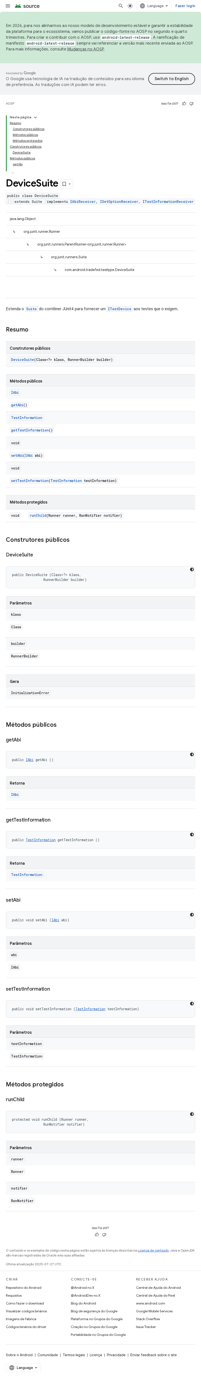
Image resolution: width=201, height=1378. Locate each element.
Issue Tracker (146, 1327)
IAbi (15, 392)
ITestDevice (119, 309)
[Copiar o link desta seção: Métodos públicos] (61, 725)
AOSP (10, 103)
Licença (96, 1355)
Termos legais (74, 1355)
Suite (31, 309)
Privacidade (116, 1355)
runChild (38, 515)
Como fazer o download (25, 1303)
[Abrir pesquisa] (121, 6)
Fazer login (185, 6)
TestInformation (26, 417)
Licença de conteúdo (153, 1250)
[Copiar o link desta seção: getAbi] (26, 740)
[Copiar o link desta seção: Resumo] (33, 330)
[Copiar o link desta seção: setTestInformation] (55, 989)
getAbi (17, 405)
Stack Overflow (148, 1319)
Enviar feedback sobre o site (153, 1355)
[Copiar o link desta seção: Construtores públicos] (74, 540)
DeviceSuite (22, 359)
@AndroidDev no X (85, 1295)
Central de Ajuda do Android (158, 1287)
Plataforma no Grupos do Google (97, 1319)
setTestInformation (30, 480)
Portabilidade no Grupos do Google (98, 1334)
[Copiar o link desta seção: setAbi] (25, 900)
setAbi (17, 455)
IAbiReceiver (83, 201)
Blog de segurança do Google (94, 1311)
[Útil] (184, 103)
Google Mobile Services (154, 1311)
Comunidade (48, 1355)
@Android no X (82, 1287)
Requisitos (14, 1295)
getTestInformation (30, 430)
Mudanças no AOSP (85, 49)
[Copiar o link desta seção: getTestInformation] (55, 820)
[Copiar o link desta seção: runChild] (29, 1100)
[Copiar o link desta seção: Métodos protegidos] (69, 1085)
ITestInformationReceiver (168, 201)
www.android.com (150, 1303)
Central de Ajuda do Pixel (155, 1295)
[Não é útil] (191, 103)
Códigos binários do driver (26, 1327)
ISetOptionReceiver (119, 201)
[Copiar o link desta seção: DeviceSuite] (38, 555)
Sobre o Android (19, 1355)
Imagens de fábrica (21, 1319)
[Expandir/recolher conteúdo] (35, 117)
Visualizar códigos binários (26, 1311)
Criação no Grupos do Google (94, 1327)
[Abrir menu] (8, 6)
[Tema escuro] (192, 569)
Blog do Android (83, 1303)
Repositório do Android (23, 1287)
